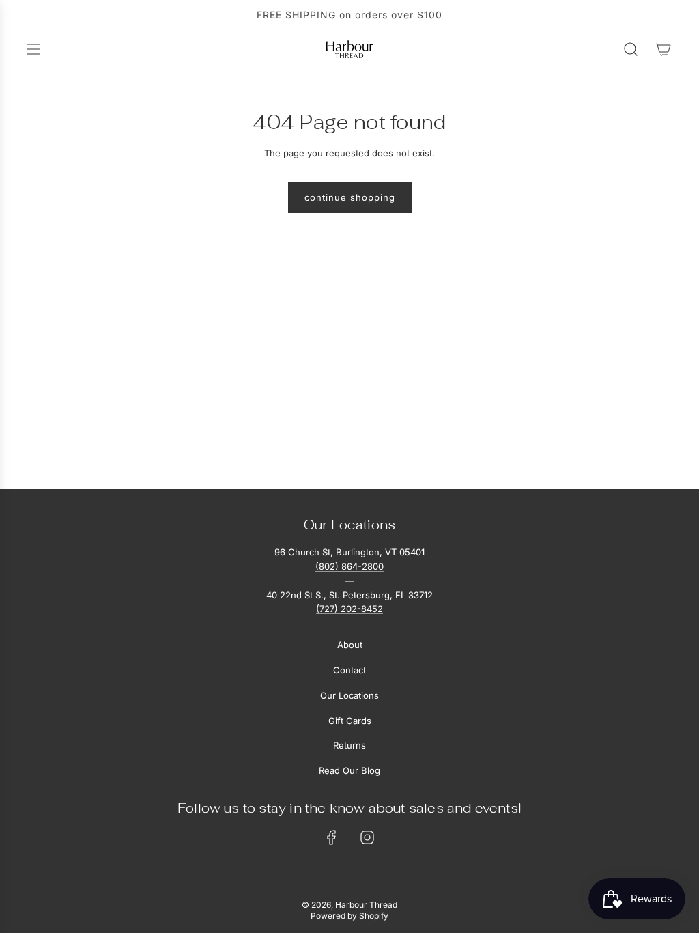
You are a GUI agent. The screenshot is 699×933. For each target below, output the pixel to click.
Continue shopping (349, 197)
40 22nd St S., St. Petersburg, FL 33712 (349, 594)
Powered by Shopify (349, 915)
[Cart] (663, 49)
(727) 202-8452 (349, 608)
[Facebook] (331, 837)
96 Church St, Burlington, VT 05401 (349, 551)
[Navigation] (32, 49)
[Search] (630, 49)
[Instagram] (367, 837)
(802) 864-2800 (349, 566)
